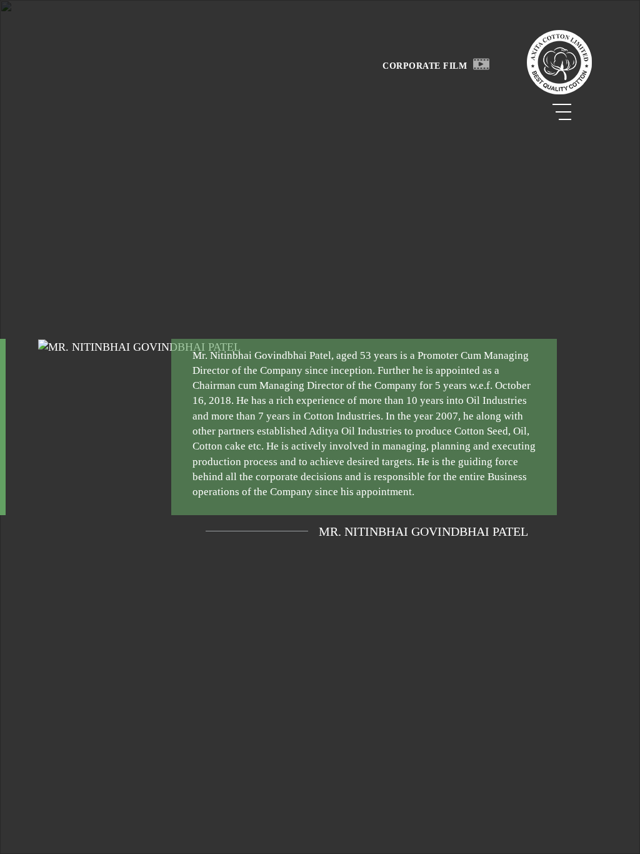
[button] (481, 63)
